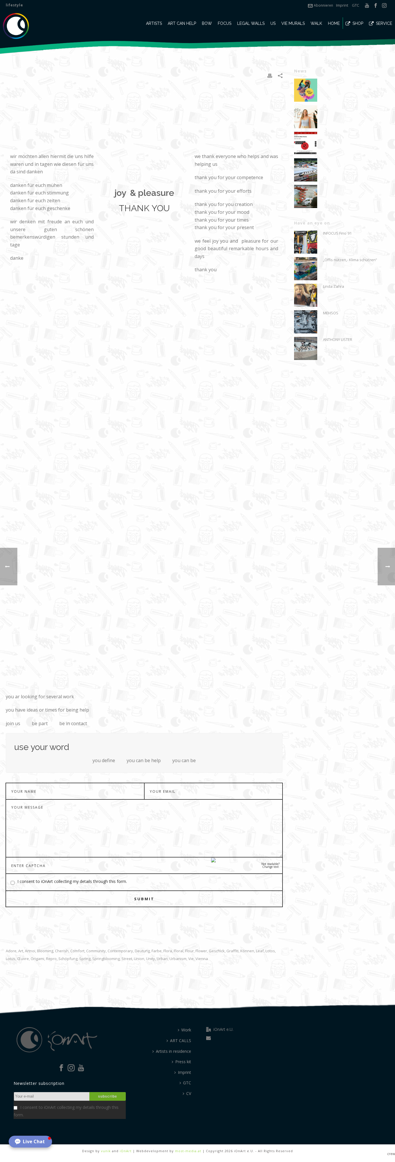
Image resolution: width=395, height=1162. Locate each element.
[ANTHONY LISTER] (305, 348)
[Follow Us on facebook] (61, 1068)
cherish (62, 951)
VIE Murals (293, 23)
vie (191, 959)
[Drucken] (269, 75)
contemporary (120, 951)
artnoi (30, 951)
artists (154, 23)
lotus (10, 959)
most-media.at (188, 1151)
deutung (142, 951)
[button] (30, 1142)
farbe (157, 951)
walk (316, 23)
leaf (260, 951)
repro (51, 959)
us (273, 23)
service (384, 23)
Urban (162, 959)
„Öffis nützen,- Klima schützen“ (350, 259)
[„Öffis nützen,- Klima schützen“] (305, 268)
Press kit (183, 1061)
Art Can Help (182, 23)
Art (20, 951)
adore (11, 951)
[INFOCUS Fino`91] (305, 242)
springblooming (106, 959)
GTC (355, 5)
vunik (106, 1151)
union (139, 959)
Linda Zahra (333, 286)
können (247, 951)
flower (201, 951)
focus (224, 23)
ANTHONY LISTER (337, 339)
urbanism (178, 959)
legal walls (251, 23)
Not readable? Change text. (270, 865)
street (126, 959)
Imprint (342, 5)
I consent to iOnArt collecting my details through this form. (72, 881)
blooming (45, 951)
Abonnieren (323, 5)
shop (357, 23)
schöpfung (67, 959)
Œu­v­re (23, 959)
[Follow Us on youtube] (80, 1068)
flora (167, 951)
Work (186, 1030)
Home (334, 23)
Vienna (201, 959)
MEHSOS (330, 312)
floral (178, 951)
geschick (217, 951)
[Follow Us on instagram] (71, 1068)
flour (189, 951)
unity (150, 959)
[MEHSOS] (305, 321)
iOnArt (126, 1151)
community (96, 951)
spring (85, 959)
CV (188, 1093)
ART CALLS (180, 1040)
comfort (77, 951)
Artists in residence (173, 1051)
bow (207, 23)
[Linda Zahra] (305, 295)
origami (37, 959)
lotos (270, 951)
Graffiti (232, 951)
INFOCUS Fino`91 (337, 233)
